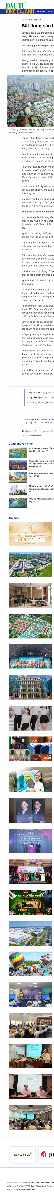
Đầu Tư (41, 11)
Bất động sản (35, 20)
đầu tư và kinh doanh (32, 435)
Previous (3, 1154)
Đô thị (24, 20)
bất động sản (31, 431)
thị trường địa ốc (46, 431)
